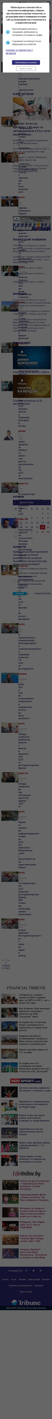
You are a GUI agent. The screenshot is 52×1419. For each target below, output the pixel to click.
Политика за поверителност (19, 50)
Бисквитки (11, 53)
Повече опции (26, 69)
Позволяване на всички (26, 62)
